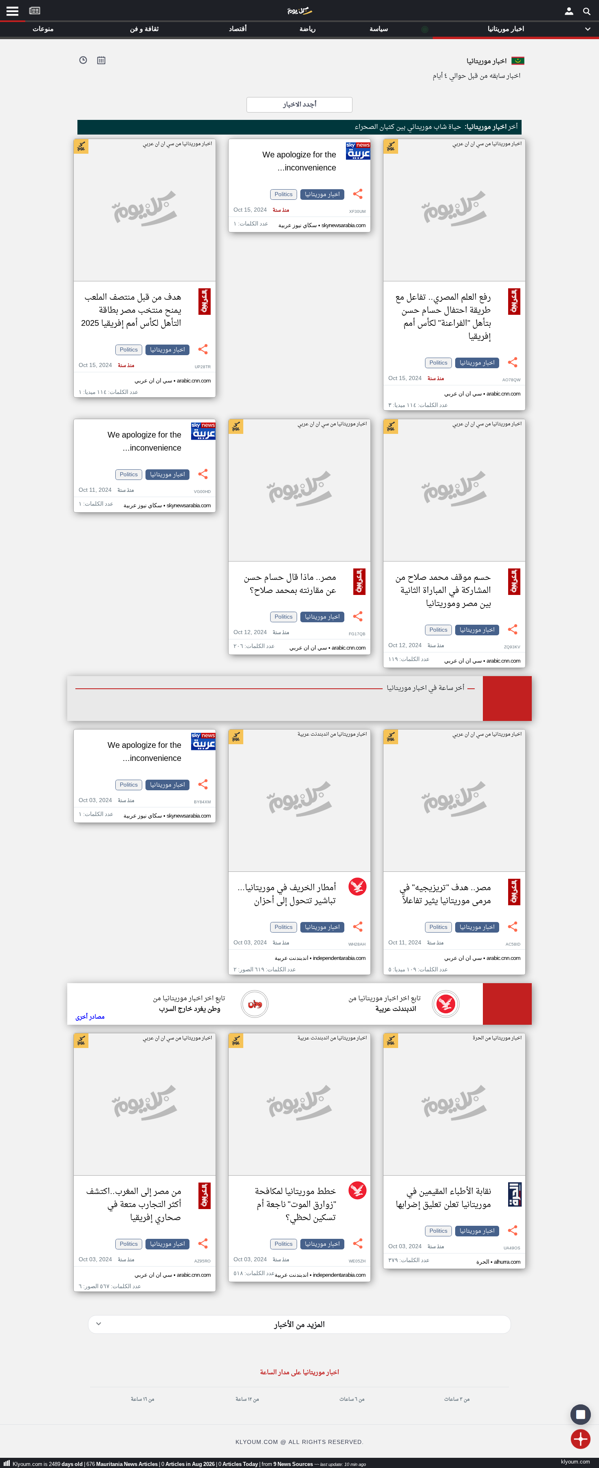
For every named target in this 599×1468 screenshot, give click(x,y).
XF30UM (357, 212)
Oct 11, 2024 (106, 490)
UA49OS (512, 1248)
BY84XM (202, 802)
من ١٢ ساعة (247, 1399)
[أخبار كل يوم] (299, 13)
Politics (438, 363)
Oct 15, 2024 (416, 378)
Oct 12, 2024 (416, 645)
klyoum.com (575, 1462)
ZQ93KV (512, 647)
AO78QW (511, 380)
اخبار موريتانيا (477, 363)
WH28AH (357, 944)
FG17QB (357, 634)
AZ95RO (202, 1261)
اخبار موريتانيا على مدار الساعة (299, 1373)
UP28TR (203, 367)
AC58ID (513, 944)
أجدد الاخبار (299, 105)
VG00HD (202, 492)
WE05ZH (357, 1261)
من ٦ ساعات (351, 1399)
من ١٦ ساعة (142, 1399)
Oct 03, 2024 (261, 942)
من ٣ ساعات (456, 1399)
